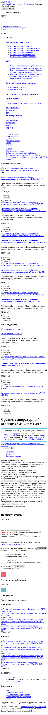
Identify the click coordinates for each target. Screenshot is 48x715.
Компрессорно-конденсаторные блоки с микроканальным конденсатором (26, 71)
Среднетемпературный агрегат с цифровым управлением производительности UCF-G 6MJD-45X (23, 241)
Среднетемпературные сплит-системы (25, 103)
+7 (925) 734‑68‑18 (10, 435)
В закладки (5, 569)
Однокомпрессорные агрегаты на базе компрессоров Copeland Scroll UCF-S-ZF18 (23, 364)
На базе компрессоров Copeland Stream (25, 50)
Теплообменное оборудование (21, 83)
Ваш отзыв (5, 530)
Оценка (4, 536)
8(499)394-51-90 (19, 27)
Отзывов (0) (10, 454)
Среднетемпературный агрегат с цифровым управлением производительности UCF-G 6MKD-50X (23, 210)
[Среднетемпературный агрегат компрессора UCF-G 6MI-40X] (24, 446)
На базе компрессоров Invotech (22, 55)
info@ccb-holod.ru (36, 439)
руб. (7, 23)
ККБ (8, 61)
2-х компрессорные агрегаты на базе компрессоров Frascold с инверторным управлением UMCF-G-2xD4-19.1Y (22, 664)
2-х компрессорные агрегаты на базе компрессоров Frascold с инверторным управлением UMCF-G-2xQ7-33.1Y (22, 628)
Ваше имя (5, 520)
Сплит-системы (13, 98)
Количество (5, 566)
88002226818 (11, 677)
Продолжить (41, 549)
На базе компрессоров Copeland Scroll (25, 48)
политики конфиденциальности (33, 707)
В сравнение (15, 569)
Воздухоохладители (18, 87)
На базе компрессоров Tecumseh (23, 57)
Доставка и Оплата (13, 456)
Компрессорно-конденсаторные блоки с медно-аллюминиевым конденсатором (26, 67)
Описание (10, 452)
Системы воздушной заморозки (22, 94)
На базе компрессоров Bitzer (21, 46)
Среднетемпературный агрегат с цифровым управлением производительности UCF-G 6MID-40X (23, 271)
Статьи (8, 699)
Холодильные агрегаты (17, 42)
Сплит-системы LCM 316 (11, 334)
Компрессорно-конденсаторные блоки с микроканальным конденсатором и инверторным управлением (26, 76)
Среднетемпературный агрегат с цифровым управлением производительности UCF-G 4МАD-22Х (23, 300)
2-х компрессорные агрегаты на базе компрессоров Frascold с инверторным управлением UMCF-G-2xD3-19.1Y (22, 649)
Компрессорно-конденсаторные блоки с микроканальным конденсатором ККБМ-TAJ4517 (22, 178)
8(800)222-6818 (7, 27)
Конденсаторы (16, 89)
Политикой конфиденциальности (14, 544)
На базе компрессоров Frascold (22, 53)
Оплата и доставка (13, 681)
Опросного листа (35, 437)
